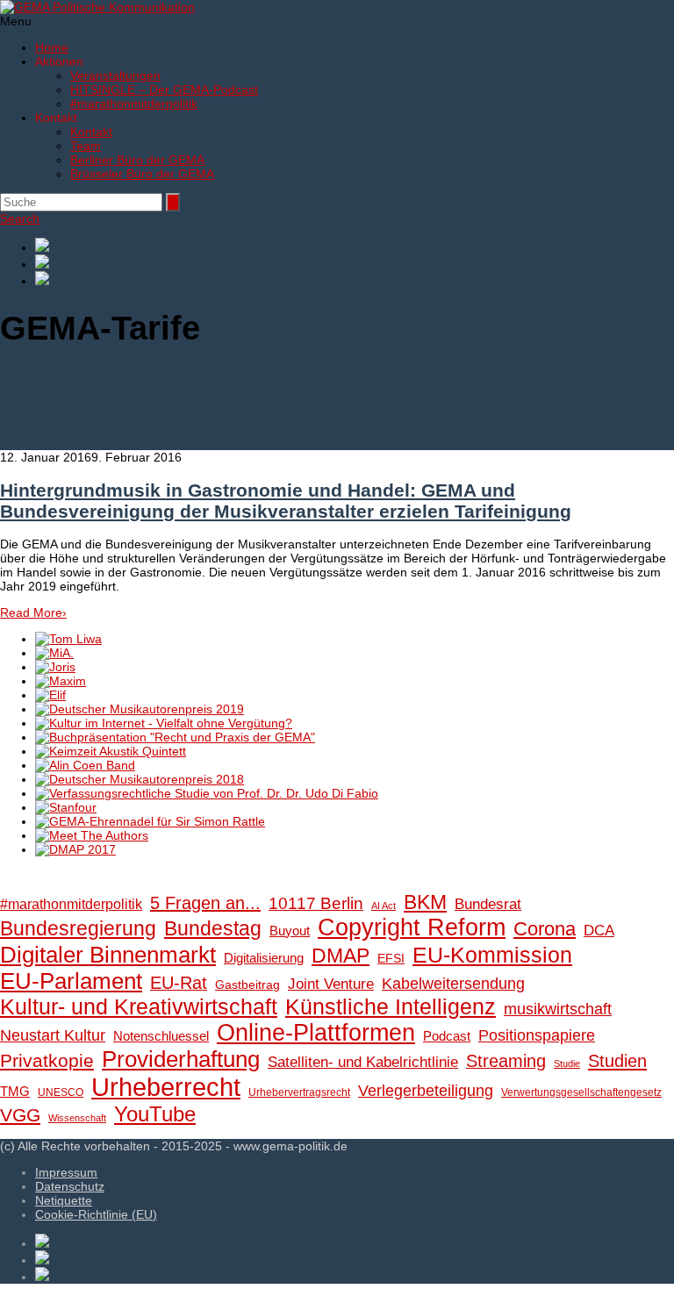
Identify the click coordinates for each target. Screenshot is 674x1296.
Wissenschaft (77, 1118)
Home (51, 47)
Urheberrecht (165, 1086)
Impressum (66, 1172)
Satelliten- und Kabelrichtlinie (363, 1062)
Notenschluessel (161, 1035)
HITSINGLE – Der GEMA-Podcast (164, 89)
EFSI (391, 958)
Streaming (506, 1060)
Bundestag (213, 928)
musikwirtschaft (558, 1009)
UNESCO (60, 1092)
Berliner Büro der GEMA (137, 160)
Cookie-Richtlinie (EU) (96, 1214)
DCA (599, 930)
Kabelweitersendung (453, 983)
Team (85, 146)
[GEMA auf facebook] (354, 246)
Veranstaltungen (115, 75)
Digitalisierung (264, 957)
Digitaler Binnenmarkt (108, 955)
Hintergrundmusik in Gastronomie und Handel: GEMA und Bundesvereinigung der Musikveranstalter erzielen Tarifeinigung (285, 500)
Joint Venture (331, 984)
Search (19, 218)
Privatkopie (47, 1060)
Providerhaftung (181, 1059)
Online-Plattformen (316, 1033)
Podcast (446, 1036)
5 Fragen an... (205, 903)
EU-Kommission (492, 955)
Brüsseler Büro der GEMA (142, 174)
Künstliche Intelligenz (390, 1006)
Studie (567, 1063)
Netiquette (63, 1200)
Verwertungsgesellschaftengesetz (581, 1092)
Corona (544, 929)
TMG (15, 1091)
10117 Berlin (316, 903)
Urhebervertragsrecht (299, 1092)
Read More (33, 612)
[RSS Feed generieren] (354, 262)
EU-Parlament (71, 981)
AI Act (383, 905)
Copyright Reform (412, 927)
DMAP (340, 955)
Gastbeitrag (247, 985)
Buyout (289, 930)
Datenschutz (69, 1186)
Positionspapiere (536, 1035)
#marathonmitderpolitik (133, 104)
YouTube (155, 1114)
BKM (425, 902)
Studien (617, 1060)
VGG (20, 1115)
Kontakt (91, 132)
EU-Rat (178, 982)
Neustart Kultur (52, 1035)
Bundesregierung (78, 928)
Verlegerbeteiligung (425, 1090)
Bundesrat (488, 904)
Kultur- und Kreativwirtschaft (138, 1006)
